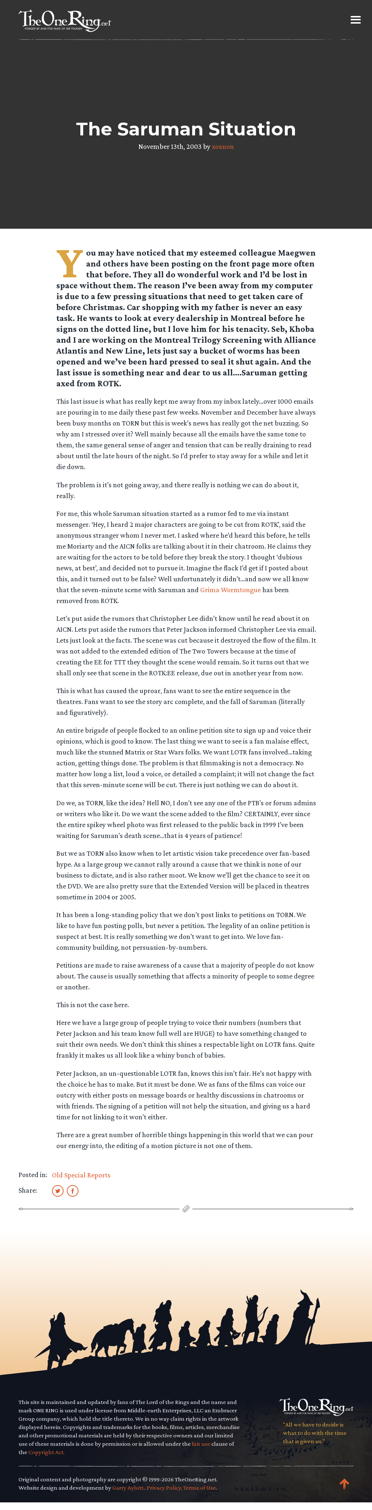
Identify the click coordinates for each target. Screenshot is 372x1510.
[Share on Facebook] (72, 1190)
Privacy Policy (164, 1487)
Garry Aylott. (128, 1487)
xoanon (223, 146)
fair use (201, 1443)
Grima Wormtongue (230, 590)
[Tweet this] (58, 1190)
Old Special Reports (81, 1175)
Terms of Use (199, 1487)
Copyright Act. (46, 1452)
